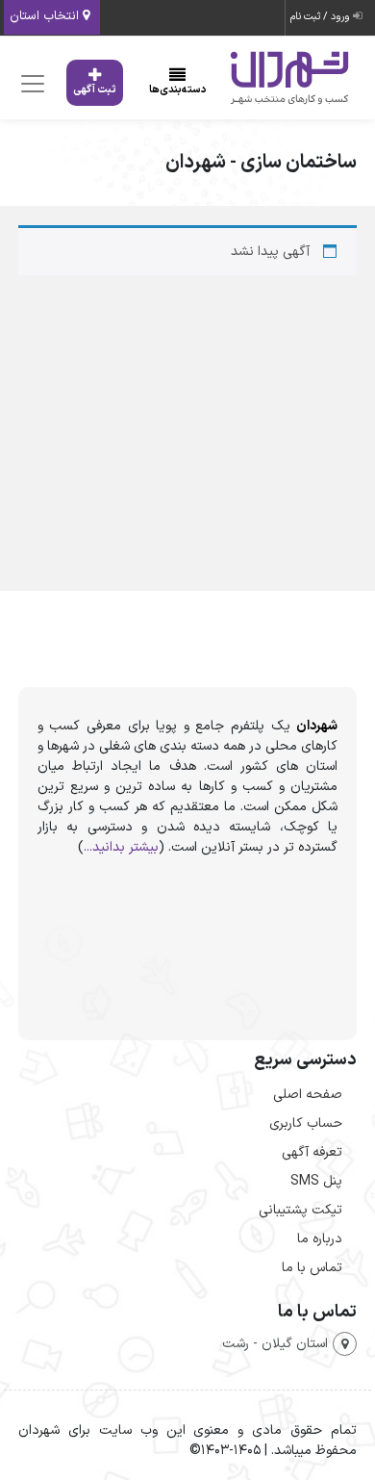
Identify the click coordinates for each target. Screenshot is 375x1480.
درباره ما (319, 1239)
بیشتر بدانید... (121, 847)
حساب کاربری (305, 1123)
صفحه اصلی (307, 1094)
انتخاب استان (46, 16)
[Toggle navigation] (30, 83)
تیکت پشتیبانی (300, 1210)
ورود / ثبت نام (321, 17)
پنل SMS (316, 1181)
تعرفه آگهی (312, 1152)
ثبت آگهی (94, 90)
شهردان (317, 726)
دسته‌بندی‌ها (178, 90)
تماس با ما (312, 1268)
